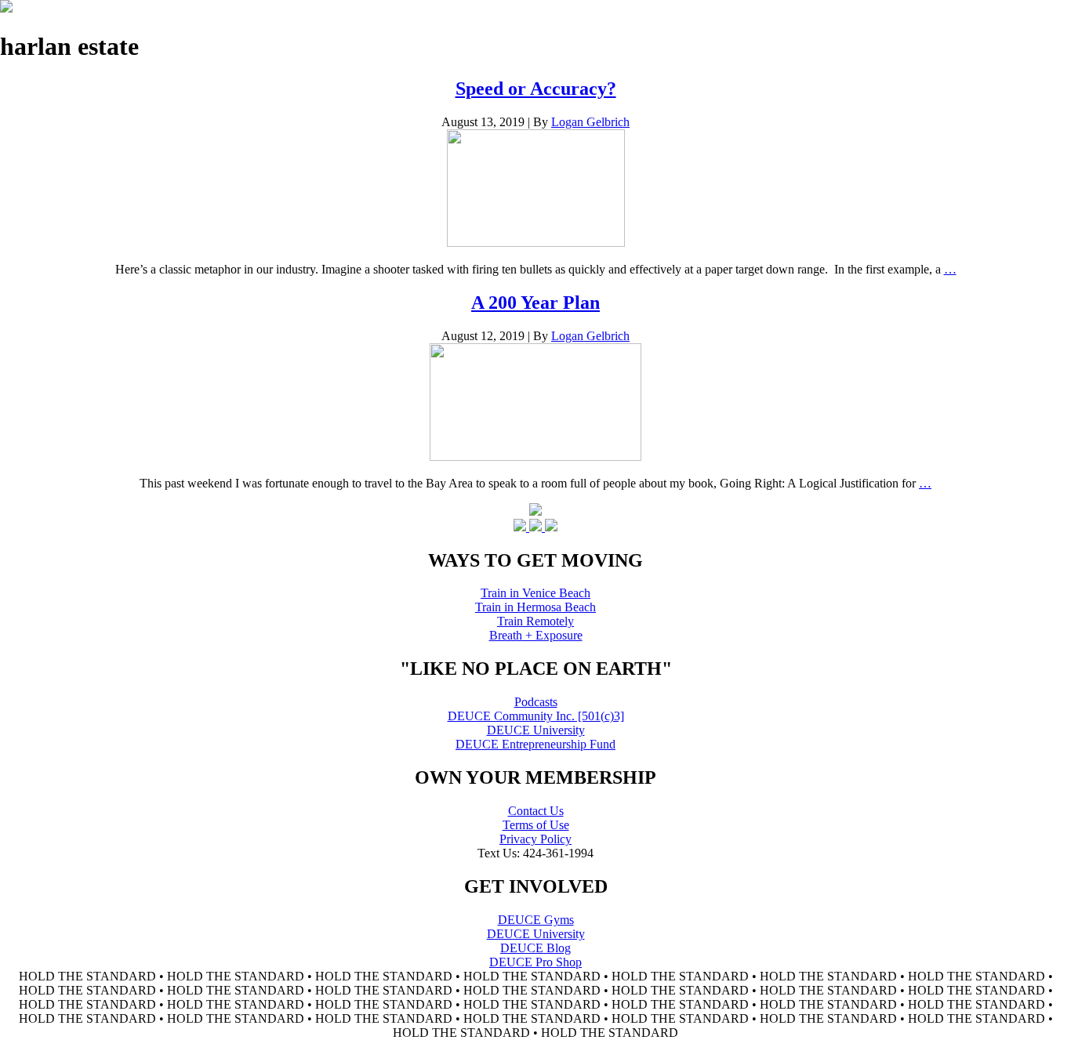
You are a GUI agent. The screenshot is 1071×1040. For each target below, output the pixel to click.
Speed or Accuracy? (536, 88)
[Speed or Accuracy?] (536, 242)
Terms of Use (536, 825)
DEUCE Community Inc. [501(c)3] (536, 716)
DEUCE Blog (535, 948)
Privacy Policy (535, 839)
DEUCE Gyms (536, 919)
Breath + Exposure (536, 635)
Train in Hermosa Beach (535, 607)
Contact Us (536, 810)
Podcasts (535, 701)
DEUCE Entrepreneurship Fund (535, 744)
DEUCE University (536, 730)
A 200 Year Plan (535, 302)
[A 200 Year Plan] (535, 456)
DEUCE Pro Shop (535, 962)
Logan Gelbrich (590, 122)
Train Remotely (535, 621)
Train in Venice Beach (535, 593)
